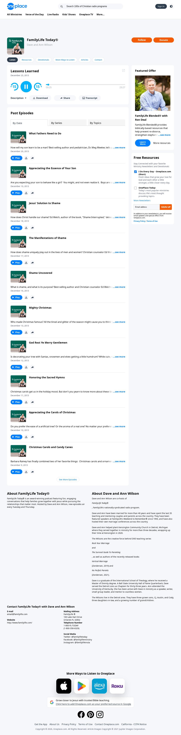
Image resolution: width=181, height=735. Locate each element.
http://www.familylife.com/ (19, 622)
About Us (54, 724)
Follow (142, 40)
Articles (84, 59)
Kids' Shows (69, 14)
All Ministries (14, 14)
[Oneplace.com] (17, 6)
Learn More (143, 142)
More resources (161, 143)
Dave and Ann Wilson (39, 44)
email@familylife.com (17, 614)
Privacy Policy (69, 724)
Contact (98, 59)
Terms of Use (85, 724)
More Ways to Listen (65, 59)
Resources (27, 59)
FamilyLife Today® (42, 39)
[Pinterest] (90, 714)
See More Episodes (68, 479)
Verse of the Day (34, 14)
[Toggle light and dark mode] (171, 6)
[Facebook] (81, 714)
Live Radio (53, 14)
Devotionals (43, 59)
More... (100, 14)
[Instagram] (99, 714)
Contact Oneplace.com (107, 724)
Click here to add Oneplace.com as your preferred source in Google (93, 704)
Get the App (41, 724)
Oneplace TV (86, 14)
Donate (164, 40)
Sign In (161, 6)
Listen (12, 59)
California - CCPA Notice (133, 724)
